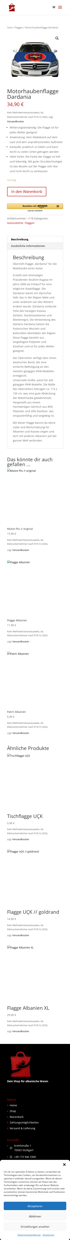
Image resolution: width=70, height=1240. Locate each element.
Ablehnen (35, 1216)
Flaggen (19, 27)
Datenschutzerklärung (29, 1234)
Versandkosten (15, 121)
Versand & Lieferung (22, 1128)
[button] (64, 1164)
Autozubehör (15, 223)
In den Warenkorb (26, 191)
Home (13, 1105)
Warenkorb (17, 1117)
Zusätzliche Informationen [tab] (28, 246)
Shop (13, 1111)
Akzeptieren (35, 1206)
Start (10, 27)
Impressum (48, 1234)
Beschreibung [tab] (19, 239)
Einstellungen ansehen (35, 1226)
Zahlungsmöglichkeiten (24, 1122)
